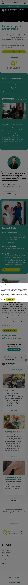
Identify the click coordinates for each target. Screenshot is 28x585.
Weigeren (3, 299)
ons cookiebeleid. (6, 295)
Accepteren (10, 299)
